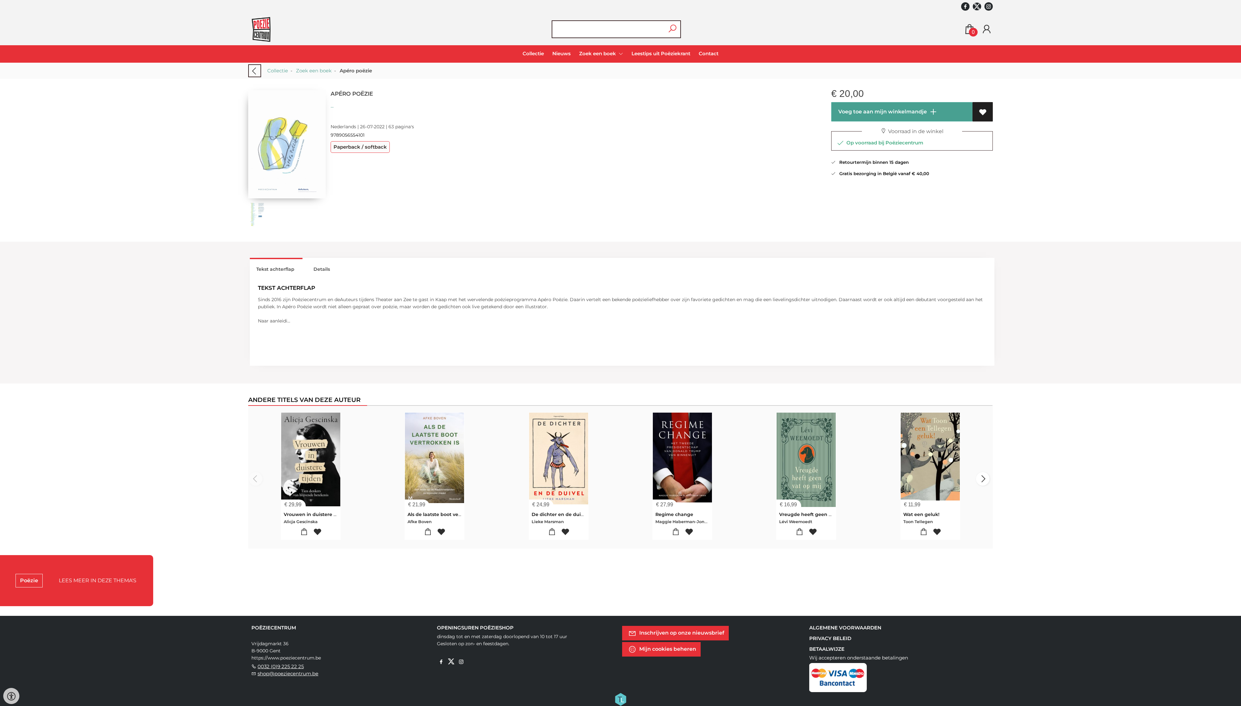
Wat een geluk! (921, 514)
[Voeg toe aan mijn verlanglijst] (982, 111)
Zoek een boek (314, 71)
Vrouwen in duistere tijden (315, 514)
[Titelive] (620, 698)
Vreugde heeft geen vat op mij (815, 514)
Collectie (533, 53)
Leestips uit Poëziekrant (660, 53)
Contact (708, 53)
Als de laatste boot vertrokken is (446, 514)
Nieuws (561, 53)
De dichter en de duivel (560, 514)
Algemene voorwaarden (845, 628)
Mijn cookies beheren (667, 649)
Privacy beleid (830, 638)
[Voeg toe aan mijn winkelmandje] (304, 532)
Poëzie (29, 580)
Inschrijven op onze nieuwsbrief (681, 632)
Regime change (674, 514)
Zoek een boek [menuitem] (598, 53)
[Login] (987, 29)
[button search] (672, 29)
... (332, 106)
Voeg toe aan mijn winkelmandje (882, 112)
